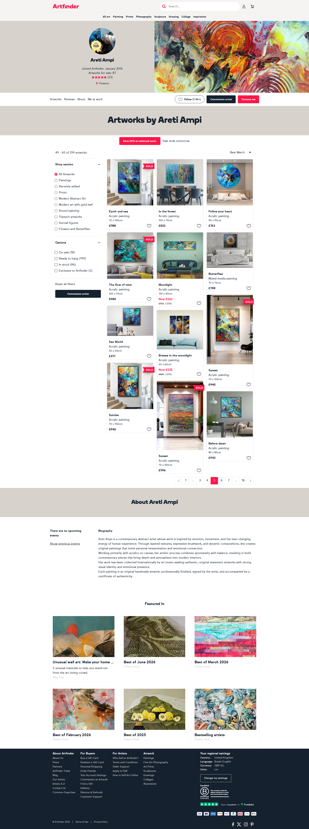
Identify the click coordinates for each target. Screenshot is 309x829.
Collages (148, 779)
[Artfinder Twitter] (239, 824)
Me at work (95, 99)
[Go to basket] (252, 6)
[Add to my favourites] (149, 225)
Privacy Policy (100, 822)
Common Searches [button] (64, 792)
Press (56, 762)
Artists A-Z (59, 783)
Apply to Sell (120, 770)
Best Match (237, 152)
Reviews (69, 99)
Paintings (65, 180)
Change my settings (215, 778)
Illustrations (149, 783)
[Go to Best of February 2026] (83, 715)
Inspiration (199, 16)
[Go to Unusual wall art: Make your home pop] (83, 647)
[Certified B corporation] (214, 791)
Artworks (56, 99)
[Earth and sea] (130, 194)
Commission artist (221, 99)
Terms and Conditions (125, 762)
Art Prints (148, 766)
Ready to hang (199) (72, 258)
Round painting (69, 210)
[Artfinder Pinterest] (252, 824)
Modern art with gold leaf (76, 204)
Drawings (148, 775)
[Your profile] (244, 6)
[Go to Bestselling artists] (225, 715)
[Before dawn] (230, 426)
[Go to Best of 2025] (154, 715)
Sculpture (160, 16)
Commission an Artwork (94, 779)
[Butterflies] (230, 261)
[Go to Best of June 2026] (154, 642)
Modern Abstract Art (72, 198)
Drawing (174, 16)
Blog (55, 775)
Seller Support (121, 766)
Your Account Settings (93, 775)
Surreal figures (68, 223)
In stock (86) (67, 264)
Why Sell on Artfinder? (125, 758)
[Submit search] (164, 6)
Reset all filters (65, 284)
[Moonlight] (180, 269)
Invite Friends (88, 770)
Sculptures (149, 770)
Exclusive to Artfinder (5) (75, 270)
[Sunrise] (130, 397)
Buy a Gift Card (89, 758)
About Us (58, 758)
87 (114, 73)
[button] (78, 164)
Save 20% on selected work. (140, 141)
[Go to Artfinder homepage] (66, 6)
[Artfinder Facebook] (233, 824)
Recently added (69, 186)
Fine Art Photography (155, 762)
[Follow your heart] (230, 194)
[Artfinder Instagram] (246, 824)
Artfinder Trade (61, 770)
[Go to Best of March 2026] (225, 642)
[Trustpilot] (227, 804)
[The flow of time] (130, 267)
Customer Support (91, 796)
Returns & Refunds (91, 792)
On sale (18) (67, 252)
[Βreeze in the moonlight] (180, 343)
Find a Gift (86, 783)
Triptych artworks (70, 216)
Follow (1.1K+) (192, 99)
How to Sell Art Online (125, 775)
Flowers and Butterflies (74, 229)
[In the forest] (180, 194)
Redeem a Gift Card (92, 762)
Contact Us (59, 788)
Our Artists (59, 779)
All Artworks (67, 174)
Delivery (85, 788)
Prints (129, 16)
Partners (57, 766)
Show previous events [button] (65, 543)
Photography (143, 16)
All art (106, 16)
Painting (118, 16)
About (81, 99)
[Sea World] (130, 332)
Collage (186, 16)
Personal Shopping (91, 766)
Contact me (248, 99)
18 (243, 480)
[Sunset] (230, 341)
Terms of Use (81, 822)
